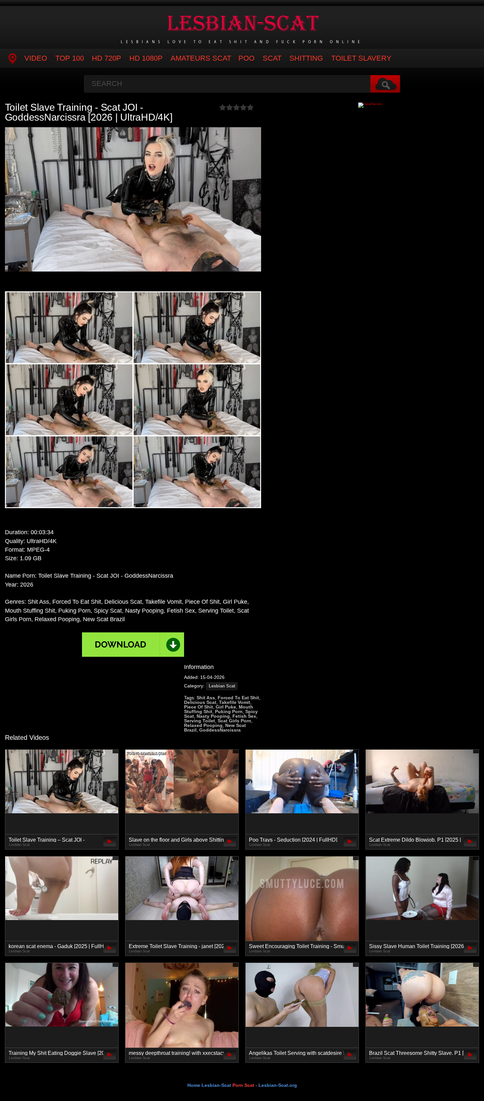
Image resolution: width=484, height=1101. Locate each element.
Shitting (306, 58)
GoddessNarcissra (220, 730)
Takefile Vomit (234, 702)
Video (35, 58)
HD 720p (106, 58)
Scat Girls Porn (234, 720)
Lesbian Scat (222, 686)
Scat (272, 58)
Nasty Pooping (213, 716)
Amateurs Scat (201, 58)
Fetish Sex (244, 716)
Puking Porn (229, 711)
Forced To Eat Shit (238, 697)
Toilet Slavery (361, 58)
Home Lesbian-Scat (209, 1085)
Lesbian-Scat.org (277, 1085)
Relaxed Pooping (203, 725)
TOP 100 (69, 58)
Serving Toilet (199, 720)
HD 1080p (146, 58)
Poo (246, 58)
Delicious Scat (200, 702)
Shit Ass (206, 697)
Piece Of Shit (198, 707)
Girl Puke (226, 707)
